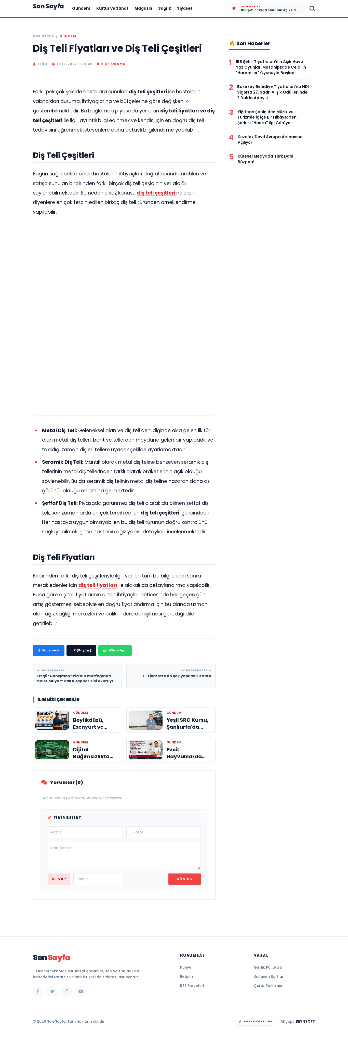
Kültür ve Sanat (112, 8)
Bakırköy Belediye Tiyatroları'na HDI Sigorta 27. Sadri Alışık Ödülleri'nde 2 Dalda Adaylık (273, 92)
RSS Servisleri (192, 985)
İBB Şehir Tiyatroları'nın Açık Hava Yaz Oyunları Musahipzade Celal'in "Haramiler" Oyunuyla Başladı (271, 67)
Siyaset (184, 8)
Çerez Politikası (268, 985)
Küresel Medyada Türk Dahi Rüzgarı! (265, 158)
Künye (185, 967)
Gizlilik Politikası (268, 967)
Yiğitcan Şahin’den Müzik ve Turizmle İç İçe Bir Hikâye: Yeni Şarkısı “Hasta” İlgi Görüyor (267, 117)
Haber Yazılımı (257, 1021)
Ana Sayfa (43, 36)
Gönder (185, 879)
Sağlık (164, 8)
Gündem (81, 8)
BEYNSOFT (305, 1021)
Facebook (50, 650)
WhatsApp (118, 650)
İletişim (186, 976)
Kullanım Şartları (269, 976)
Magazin (143, 8)
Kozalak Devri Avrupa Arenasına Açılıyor (270, 139)
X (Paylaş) (82, 650)
